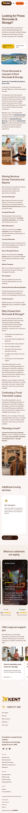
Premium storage (6, 779)
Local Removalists (19, 115)
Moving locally (5, 757)
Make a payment (6, 719)
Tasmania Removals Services (11, 206)
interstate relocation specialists (12, 219)
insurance (5, 304)
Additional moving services (8, 764)
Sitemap (3, 807)
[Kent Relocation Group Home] (6, 3)
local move (8, 437)
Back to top (4, 804)
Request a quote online (7, 46)
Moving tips (5, 767)
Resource (4, 715)
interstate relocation (18, 437)
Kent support (5, 712)
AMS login (5, 722)
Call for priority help (20, 46)
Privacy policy (5, 799)
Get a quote (20, 3)
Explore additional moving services (7, 537)
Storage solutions (6, 774)
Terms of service (5, 802)
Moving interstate (6, 760)
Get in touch (5, 725)
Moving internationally (7, 762)
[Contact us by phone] (13, 3)
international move (8, 439)
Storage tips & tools (7, 782)
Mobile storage (5, 777)
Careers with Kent (6, 791)
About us (4, 789)
